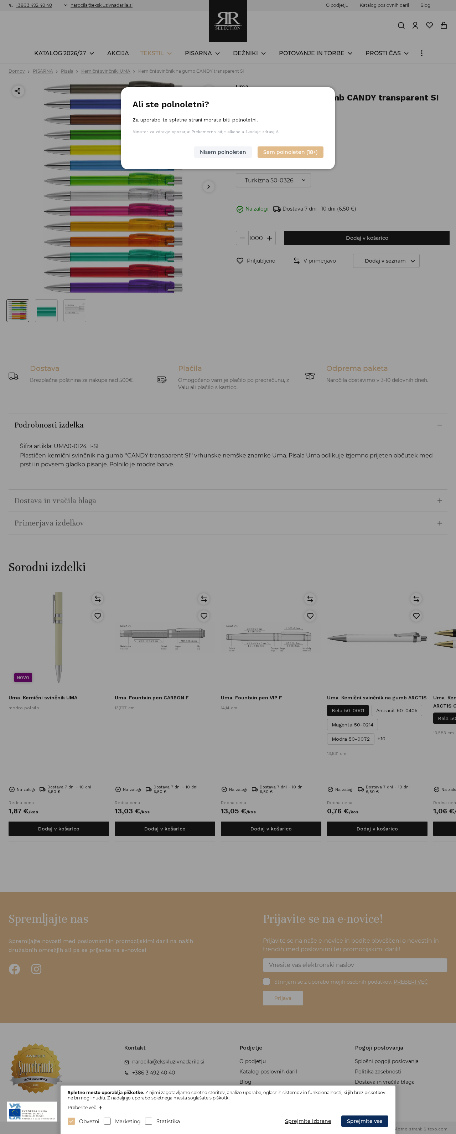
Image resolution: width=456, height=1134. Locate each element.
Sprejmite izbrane (308, 1121)
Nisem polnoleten (223, 152)
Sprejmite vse (365, 1121)
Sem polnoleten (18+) (290, 152)
